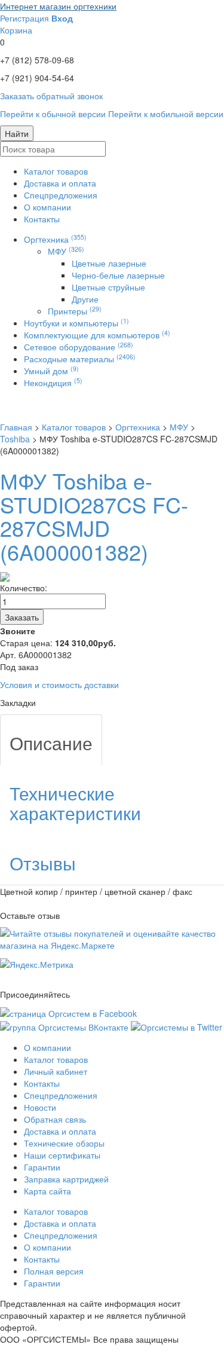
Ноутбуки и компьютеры (76, 323)
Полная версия (54, 1271)
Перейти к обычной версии (53, 114)
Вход (62, 18)
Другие (85, 299)
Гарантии (42, 1167)
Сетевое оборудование (78, 347)
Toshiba (15, 439)
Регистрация (24, 18)
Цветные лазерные (109, 263)
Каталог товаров (56, 171)
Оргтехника (55, 239)
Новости (40, 1107)
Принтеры (75, 311)
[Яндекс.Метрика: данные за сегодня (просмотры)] (36, 964)
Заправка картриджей (66, 1179)
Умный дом (51, 371)
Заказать (22, 617)
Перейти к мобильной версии (165, 114)
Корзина (16, 30)
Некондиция (53, 383)
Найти (17, 133)
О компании (47, 207)
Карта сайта (47, 1191)
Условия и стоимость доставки (59, 684)
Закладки (18, 702)
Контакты (42, 219)
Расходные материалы (80, 359)
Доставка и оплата (60, 183)
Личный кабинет (55, 1071)
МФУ (66, 251)
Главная (16, 427)
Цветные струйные (108, 287)
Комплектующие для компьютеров (97, 335)
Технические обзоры (64, 1143)
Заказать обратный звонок (51, 96)
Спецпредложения (60, 195)
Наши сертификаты (62, 1155)
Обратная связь (55, 1119)
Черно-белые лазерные (118, 275)
